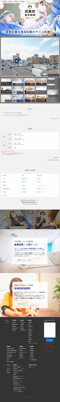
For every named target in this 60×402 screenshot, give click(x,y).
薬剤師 (14, 374)
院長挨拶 (32, 348)
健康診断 (16, 1)
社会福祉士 (15, 372)
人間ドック (9, 357)
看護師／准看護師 (17, 366)
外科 (3, 178)
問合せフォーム (32, 366)
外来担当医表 (9, 154)
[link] (30, 318)
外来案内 (14, 322)
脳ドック (8, 359)
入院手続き (22, 322)
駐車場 (8, 372)
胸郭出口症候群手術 (18, 84)
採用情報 (15, 364)
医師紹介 (32, 354)
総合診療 (4, 175)
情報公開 (32, 352)
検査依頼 (24, 188)
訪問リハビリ (40, 192)
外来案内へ (56, 157)
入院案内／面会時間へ (53, 160)
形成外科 (24, 182)
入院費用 (22, 324)
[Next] (57, 90)
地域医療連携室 (6, 188)
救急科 (23, 185)
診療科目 (11, 1)
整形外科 (4, 182)
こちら (51, 351)
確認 (50, 340)
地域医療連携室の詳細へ (23, 304)
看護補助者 (19, 368)
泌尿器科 (4, 185)
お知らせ (7, 322)
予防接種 (4, 195)
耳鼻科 (38, 182)
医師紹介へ (52, 223)
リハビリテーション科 (41, 185)
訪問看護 (24, 192)
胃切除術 (20, 100)
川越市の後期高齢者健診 (12, 350)
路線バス (8, 370)
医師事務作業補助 (19, 378)
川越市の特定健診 (10, 348)
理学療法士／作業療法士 (18, 370)
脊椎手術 (20, 92)
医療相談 (14, 326)
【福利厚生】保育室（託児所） (19, 387)
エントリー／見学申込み (18, 391)
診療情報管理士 (16, 383)
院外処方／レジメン (41, 188)
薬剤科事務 (18, 376)
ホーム (6, 320)
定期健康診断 (9, 356)
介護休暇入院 (22, 330)
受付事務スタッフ (19, 382)
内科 (23, 175)
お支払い (22, 326)
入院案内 (22, 320)
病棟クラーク (18, 380)
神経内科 (39, 178)
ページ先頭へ (52, 318)
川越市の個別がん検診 (11, 352)
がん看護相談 (14, 328)
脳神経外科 (24, 178)
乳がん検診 (9, 354)
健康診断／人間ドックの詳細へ (24, 260)
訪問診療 (4, 192)
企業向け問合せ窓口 (33, 364)
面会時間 (22, 328)
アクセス (28, 1)
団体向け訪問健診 (10, 361)
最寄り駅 (8, 368)
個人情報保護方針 (33, 359)
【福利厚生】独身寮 (17, 389)
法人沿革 (32, 357)
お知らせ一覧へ (55, 118)
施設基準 (32, 356)
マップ (8, 366)
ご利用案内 (4, 1)
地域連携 (21, 346)
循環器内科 (39, 175)
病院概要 (22, 1)
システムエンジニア (19, 385)
